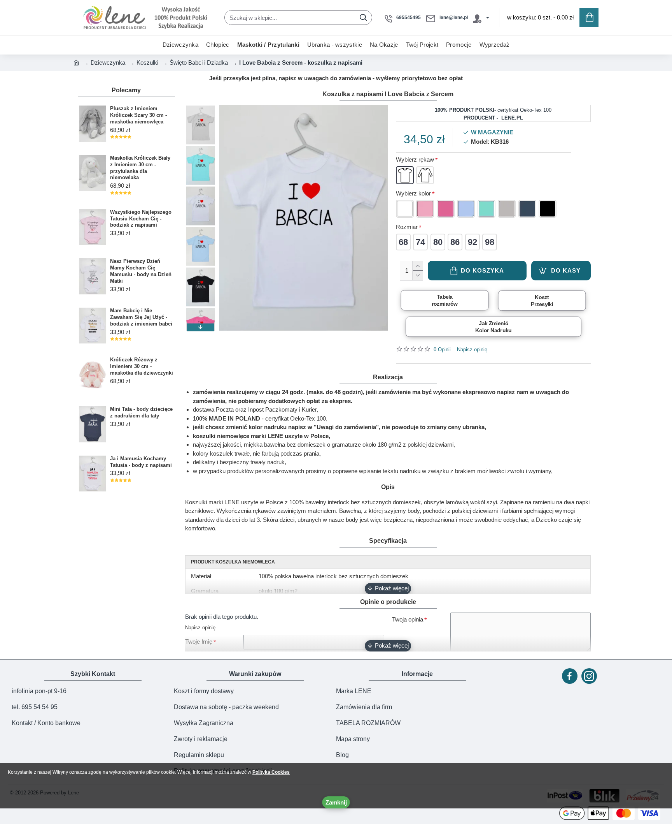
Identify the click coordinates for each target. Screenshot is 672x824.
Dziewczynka (108, 62)
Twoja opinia (407, 619)
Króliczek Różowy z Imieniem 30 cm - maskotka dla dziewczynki (141, 366)
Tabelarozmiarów (444, 300)
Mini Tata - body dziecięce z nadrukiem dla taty (141, 412)
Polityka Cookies (271, 772)
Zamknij (336, 802)
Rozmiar (407, 227)
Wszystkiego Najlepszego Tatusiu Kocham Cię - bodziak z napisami (141, 218)
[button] (200, 109)
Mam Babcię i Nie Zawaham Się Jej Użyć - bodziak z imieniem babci (141, 317)
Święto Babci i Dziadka (199, 62)
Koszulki (147, 62)
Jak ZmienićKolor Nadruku (493, 326)
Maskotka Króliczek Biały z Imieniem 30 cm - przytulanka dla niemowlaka (140, 168)
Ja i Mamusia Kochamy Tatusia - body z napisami (141, 462)
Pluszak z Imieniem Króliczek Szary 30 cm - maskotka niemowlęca (138, 115)
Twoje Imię (198, 641)
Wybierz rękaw (415, 159)
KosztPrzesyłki (542, 300)
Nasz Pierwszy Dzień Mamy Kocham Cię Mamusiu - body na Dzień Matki (141, 271)
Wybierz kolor (413, 193)
